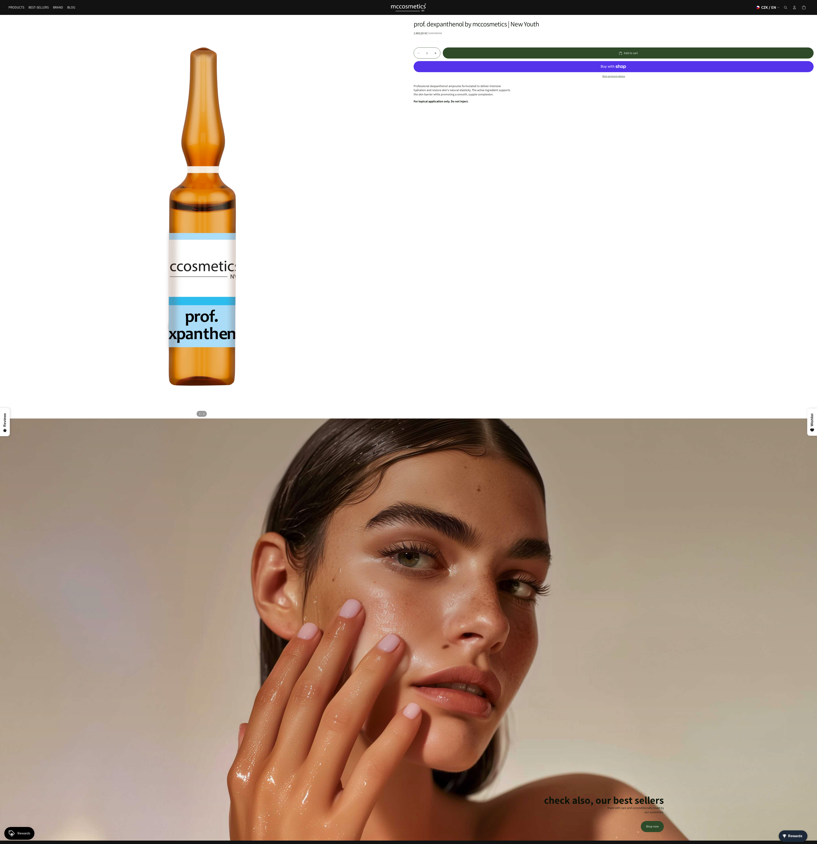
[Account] (794, 7)
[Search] (785, 7)
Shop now (652, 826)
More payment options (613, 76)
